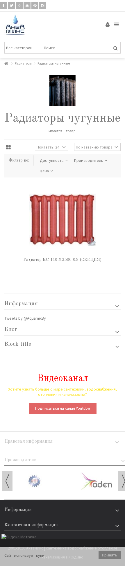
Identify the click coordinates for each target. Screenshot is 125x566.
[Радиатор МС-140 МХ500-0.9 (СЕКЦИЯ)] (62, 220)
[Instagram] (42, 5)
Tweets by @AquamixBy (25, 318)
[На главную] (6, 63)
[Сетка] (8, 147)
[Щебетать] (11, 5)
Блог (10, 329)
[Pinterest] (34, 5)
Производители (20, 460)
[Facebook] (3, 5)
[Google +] (19, 5)
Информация (21, 304)
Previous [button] (7, 481)
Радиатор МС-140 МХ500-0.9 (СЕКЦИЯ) (62, 260)
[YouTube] (27, 5)
